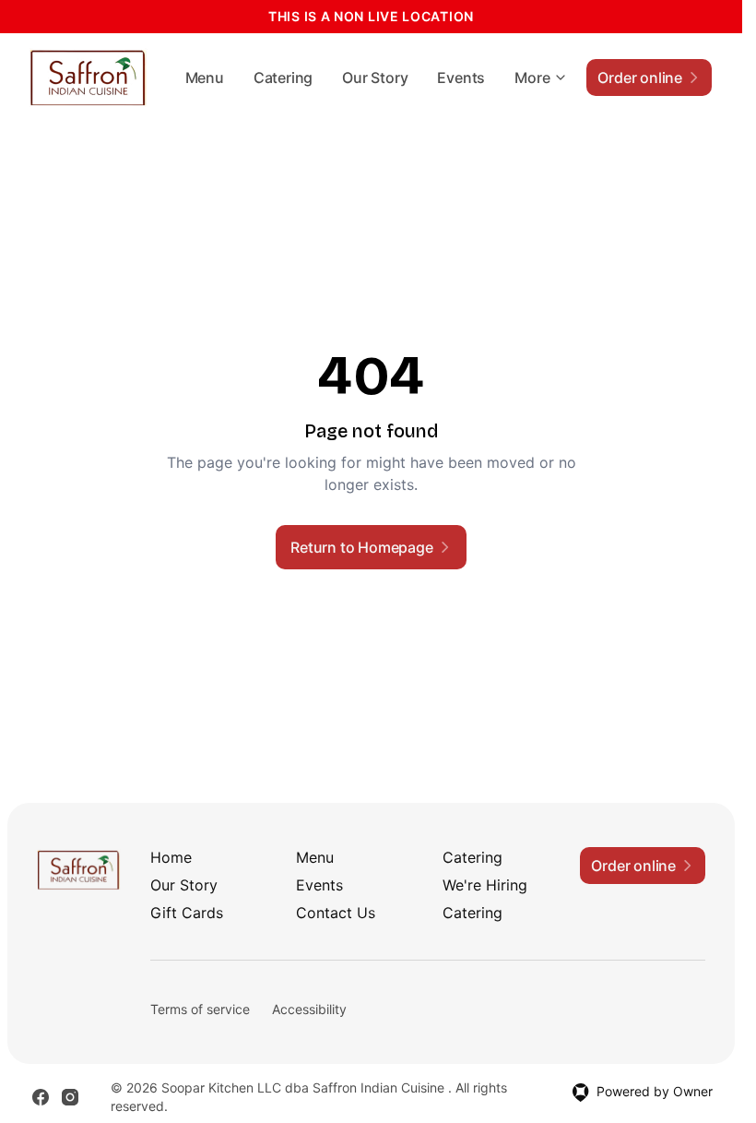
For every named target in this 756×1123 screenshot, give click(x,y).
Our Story (375, 77)
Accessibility (309, 1009)
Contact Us (335, 912)
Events (461, 77)
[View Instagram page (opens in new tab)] (70, 1097)
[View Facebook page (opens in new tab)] (41, 1097)
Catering (283, 77)
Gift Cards (186, 912)
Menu (204, 77)
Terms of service (200, 1009)
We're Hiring (485, 885)
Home (171, 857)
